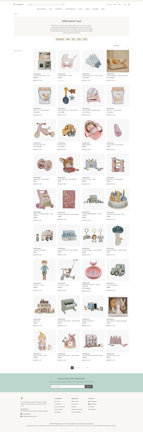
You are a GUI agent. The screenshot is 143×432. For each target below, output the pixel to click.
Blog (115, 4)
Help (119, 4)
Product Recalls (76, 412)
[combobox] (44, 4)
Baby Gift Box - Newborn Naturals (117, 321)
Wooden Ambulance (39, 250)
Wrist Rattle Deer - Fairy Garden (67, 179)
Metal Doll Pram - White (65, 76)
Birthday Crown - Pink (113, 355)
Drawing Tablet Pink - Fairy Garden (68, 214)
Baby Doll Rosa (86, 145)
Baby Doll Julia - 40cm (40, 355)
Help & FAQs (75, 401)
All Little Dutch (59, 39)
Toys (67, 39)
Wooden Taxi (62, 145)
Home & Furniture (70, 9)
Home (15, 14)
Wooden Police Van (88, 321)
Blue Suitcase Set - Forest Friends (68, 250)
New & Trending (41, 9)
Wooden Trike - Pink (39, 145)
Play (50, 9)
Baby (79, 39)
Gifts (80, 9)
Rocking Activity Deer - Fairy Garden (68, 355)
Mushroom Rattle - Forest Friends (117, 250)
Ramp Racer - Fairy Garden (115, 179)
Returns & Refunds (77, 409)
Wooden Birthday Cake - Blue (115, 214)
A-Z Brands (58, 404)
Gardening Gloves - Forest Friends (92, 76)
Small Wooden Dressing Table (91, 110)
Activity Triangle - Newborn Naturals (117, 76)
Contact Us (75, 404)
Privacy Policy (58, 409)
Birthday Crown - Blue (88, 179)
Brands (87, 9)
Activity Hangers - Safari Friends (91, 250)
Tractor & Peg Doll (112, 285)
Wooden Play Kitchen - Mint (41, 76)
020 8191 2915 (26, 414)
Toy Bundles (95, 9)
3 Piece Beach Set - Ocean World (68, 110)
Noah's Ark (36, 321)
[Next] (90, 367)
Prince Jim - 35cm (38, 285)
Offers (103, 9)
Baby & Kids (59, 9)
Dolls (73, 39)
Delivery (74, 407)
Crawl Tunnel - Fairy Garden (115, 145)
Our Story (109, 4)
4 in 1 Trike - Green (63, 285)
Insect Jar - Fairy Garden (114, 110)
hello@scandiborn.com (30, 416)
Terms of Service (60, 407)
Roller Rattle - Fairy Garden (41, 179)
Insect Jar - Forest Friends (41, 110)
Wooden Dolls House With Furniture (92, 355)
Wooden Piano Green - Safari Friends (69, 321)
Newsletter (58, 412)
